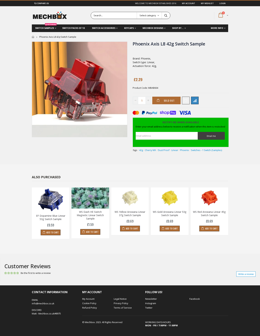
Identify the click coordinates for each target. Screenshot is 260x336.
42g (141, 150)
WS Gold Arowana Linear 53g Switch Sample (169, 213)
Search (166, 15)
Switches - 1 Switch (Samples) (206, 150)
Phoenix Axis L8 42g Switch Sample (169, 44)
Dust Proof (163, 150)
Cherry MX (150, 150)
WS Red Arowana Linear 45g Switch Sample (209, 213)
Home (33, 37)
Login (222, 3)
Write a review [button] (246, 274)
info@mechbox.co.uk (43, 303)
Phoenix (184, 150)
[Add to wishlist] (186, 100)
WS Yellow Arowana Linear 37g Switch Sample (130, 213)
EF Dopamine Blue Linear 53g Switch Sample (50, 217)
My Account (189, 3)
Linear (174, 150)
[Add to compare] (195, 100)
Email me (211, 136)
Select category (148, 15)
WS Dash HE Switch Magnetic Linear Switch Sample (90, 215)
